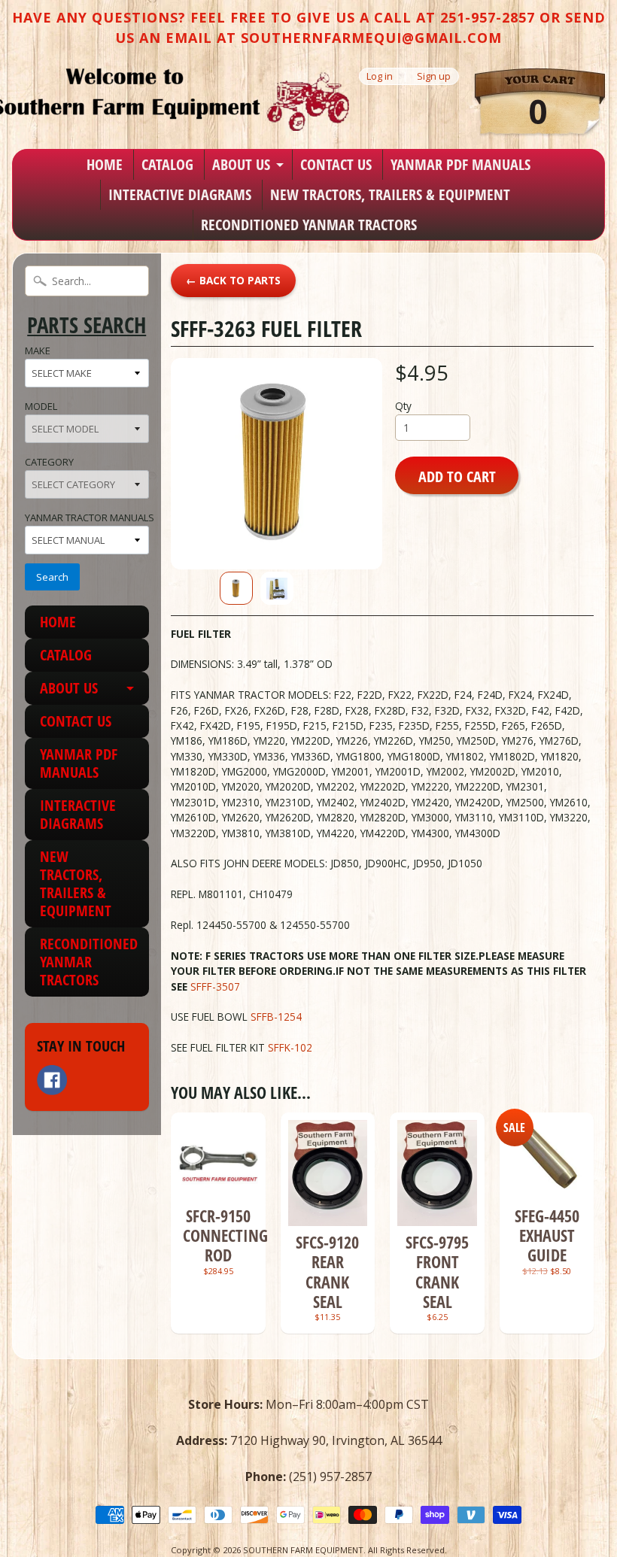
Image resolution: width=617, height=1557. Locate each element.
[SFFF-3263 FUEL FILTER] (236, 588)
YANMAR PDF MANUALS (460, 164)
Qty (403, 406)
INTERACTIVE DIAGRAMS (179, 194)
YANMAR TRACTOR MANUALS (89, 517)
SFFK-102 (293, 1047)
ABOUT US (241, 164)
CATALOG (167, 164)
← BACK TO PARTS (233, 280)
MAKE (37, 350)
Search (52, 577)
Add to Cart (457, 476)
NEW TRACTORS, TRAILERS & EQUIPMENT (390, 194)
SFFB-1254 (285, 1016)
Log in (379, 76)
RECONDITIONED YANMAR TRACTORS (309, 224)
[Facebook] (52, 1080)
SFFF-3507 (215, 986)
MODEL (41, 406)
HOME (105, 164)
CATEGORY (49, 462)
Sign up (434, 76)
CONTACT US (336, 164)
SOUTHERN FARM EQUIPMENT (303, 1549)
